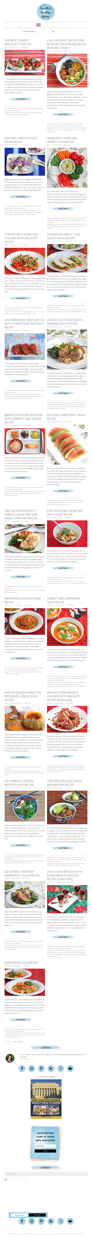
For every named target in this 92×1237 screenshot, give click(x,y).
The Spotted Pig (60, 408)
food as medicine (54, 226)
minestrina (24, 1035)
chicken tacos (79, 309)
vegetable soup (9, 1037)
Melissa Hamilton (26, 773)
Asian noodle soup (38, 861)
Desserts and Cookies (72, 946)
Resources (12, 489)
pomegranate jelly (80, 954)
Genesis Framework (61, 1234)
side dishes (12, 208)
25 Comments (69, 788)
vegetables (11, 943)
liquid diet (60, 686)
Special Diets (50, 222)
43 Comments (25, 145)
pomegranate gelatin (58, 954)
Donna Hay (13, 863)
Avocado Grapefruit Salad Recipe (66, 417)
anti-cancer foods (38, 945)
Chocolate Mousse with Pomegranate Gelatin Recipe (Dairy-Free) (64, 875)
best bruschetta (37, 112)
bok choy (7, 863)
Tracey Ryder (50, 772)
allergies (14, 390)
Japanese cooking (25, 493)
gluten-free (8, 110)
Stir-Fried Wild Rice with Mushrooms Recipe (64, 783)
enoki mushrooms (14, 493)
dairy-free (20, 108)
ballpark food (50, 130)
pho (18, 863)
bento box (36, 491)
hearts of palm (75, 226)
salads (6, 208)
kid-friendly (74, 311)
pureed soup (67, 686)
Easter (19, 206)
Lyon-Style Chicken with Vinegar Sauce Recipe (64, 322)
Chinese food (36, 311)
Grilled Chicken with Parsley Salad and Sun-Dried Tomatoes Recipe (21, 514)
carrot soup (79, 682)
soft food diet (15, 674)
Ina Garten (65, 504)
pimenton (34, 773)
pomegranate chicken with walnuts (75, 770)
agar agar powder (81, 950)
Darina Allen (36, 590)
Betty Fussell (24, 947)
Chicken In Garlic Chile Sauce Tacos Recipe (64, 236)
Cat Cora (35, 210)
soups (61, 579)
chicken (66, 124)
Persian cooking (51, 770)
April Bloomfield (80, 404)
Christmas (57, 946)
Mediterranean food (14, 214)
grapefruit (59, 504)
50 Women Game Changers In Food (23, 112)
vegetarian (22, 208)
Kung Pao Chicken (26, 313)
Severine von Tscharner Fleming (72, 583)
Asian (13, 307)
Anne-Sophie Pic (51, 952)
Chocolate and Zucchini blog (65, 952)
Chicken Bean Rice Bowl (70, 130)
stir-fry (34, 313)
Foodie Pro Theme (27, 1234)
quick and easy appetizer (14, 398)
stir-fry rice (71, 865)
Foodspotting (81, 130)
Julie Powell (25, 114)
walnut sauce (59, 772)
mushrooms (8, 495)
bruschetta (8, 114)
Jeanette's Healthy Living (46, 12)
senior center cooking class (54, 583)
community (67, 577)
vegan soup (82, 686)
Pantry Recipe (55, 579)
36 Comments (67, 145)
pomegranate (60, 770)
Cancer (62, 218)
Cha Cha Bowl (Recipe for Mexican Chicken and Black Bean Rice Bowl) (67, 44)
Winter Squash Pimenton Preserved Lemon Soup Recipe (23, 696)
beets (13, 947)
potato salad (24, 214)
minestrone (31, 1035)
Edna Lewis (8, 674)
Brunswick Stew (37, 672)
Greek (22, 212)
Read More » (25, 100)
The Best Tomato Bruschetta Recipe (18, 42)
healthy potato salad (30, 212)
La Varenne (11, 1035)
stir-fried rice (64, 865)
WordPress (81, 1234)
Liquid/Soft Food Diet (76, 220)
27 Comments (24, 245)
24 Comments (67, 51)
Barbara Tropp (80, 863)
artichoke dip (79, 224)
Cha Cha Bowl (59, 130)
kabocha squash (16, 773)
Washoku (15, 495)
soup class (84, 583)
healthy (69, 226)
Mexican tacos (81, 311)
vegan (17, 208)
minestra (17, 1035)
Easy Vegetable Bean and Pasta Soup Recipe (65, 512)
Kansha (32, 493)
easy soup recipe (80, 581)
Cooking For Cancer (70, 218)
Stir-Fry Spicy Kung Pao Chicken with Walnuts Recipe (21, 238)
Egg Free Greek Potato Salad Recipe (21, 140)
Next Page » (18, 1042)
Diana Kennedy (54, 311)
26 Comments (68, 326)
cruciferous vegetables (22, 855)
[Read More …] (25, 1059)
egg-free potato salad (14, 212)
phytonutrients (12, 949)
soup (36, 1035)
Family (81, 124)
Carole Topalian (80, 768)
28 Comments (25, 521)
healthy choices (15, 110)
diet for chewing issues (69, 684)
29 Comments (68, 241)
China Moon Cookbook (53, 865)
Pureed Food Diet (69, 678)
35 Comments (26, 425)
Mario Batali (79, 406)
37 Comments (24, 47)
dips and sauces (28, 108)
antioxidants (8, 947)
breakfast (35, 394)
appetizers (14, 108)
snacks (84, 220)
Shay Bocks (39, 1234)
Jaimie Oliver (71, 406)
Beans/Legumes (58, 124)
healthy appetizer (16, 114)
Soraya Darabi (51, 132)
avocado (78, 502)
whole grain (78, 126)
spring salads (31, 214)
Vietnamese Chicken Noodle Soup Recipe (19, 783)
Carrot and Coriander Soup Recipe (63, 600)
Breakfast (19, 390)
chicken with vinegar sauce (59, 406)
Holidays (58, 948)
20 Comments (27, 703)
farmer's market (38, 108)
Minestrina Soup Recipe (21, 963)
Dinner (76, 124)
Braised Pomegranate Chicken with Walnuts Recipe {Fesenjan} (63, 696)
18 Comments (70, 882)
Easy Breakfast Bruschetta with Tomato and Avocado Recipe (24, 323)
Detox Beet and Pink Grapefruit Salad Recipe (22, 873)
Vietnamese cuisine (25, 863)
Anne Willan (36, 1033)
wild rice (77, 865)
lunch (64, 126)
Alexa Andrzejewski (81, 128)
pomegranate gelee (69, 954)
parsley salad (13, 592)
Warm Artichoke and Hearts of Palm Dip (62, 140)
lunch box (38, 493)
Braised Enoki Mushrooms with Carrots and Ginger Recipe (24, 418)
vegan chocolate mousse (54, 956)
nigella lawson (33, 396)
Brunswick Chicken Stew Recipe (23, 600)
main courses (70, 126)
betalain (18, 947)
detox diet (31, 947)
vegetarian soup (17, 1037)
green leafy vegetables (60, 859)
